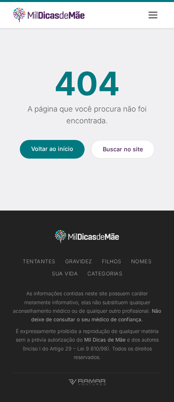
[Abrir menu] (153, 15)
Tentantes (39, 261)
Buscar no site (123, 149)
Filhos (111, 261)
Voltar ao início (52, 148)
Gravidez (78, 261)
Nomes (141, 261)
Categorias (104, 274)
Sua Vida (65, 274)
